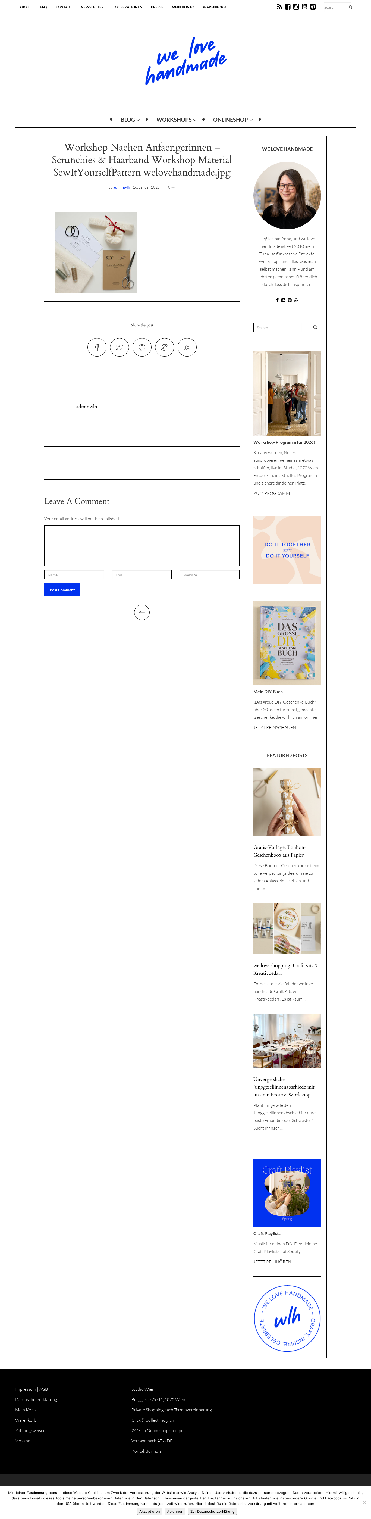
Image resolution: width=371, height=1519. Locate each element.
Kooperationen (127, 7)
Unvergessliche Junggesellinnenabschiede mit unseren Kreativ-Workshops (284, 1087)
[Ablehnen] (364, 1502)
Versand (22, 1440)
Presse (157, 7)
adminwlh (121, 187)
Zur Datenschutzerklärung (212, 1511)
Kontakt (63, 7)
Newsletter (92, 7)
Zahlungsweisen (30, 1430)
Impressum (25, 1389)
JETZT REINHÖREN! (273, 1261)
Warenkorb (214, 7)
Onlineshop (230, 119)
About (25, 7)
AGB (43, 1389)
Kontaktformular (147, 1451)
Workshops (174, 119)
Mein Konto (183, 7)
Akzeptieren (149, 1511)
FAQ (43, 7)
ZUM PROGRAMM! (272, 493)
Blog (128, 119)
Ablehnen (175, 1511)
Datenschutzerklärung (36, 1399)
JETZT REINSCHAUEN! (275, 727)
